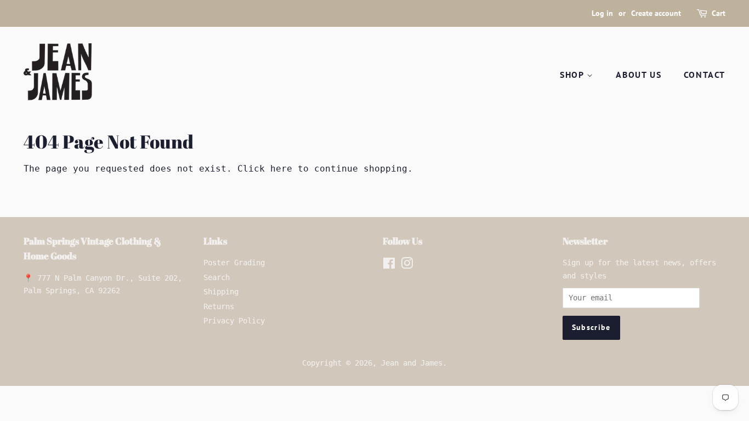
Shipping (221, 291)
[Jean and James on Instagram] (407, 265)
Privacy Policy (234, 320)
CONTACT (704, 74)
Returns (218, 306)
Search (216, 277)
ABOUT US (638, 74)
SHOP (573, 74)
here (281, 168)
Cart (718, 13)
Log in (602, 13)
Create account (656, 13)
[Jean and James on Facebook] (389, 265)
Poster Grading (234, 262)
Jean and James (411, 363)
